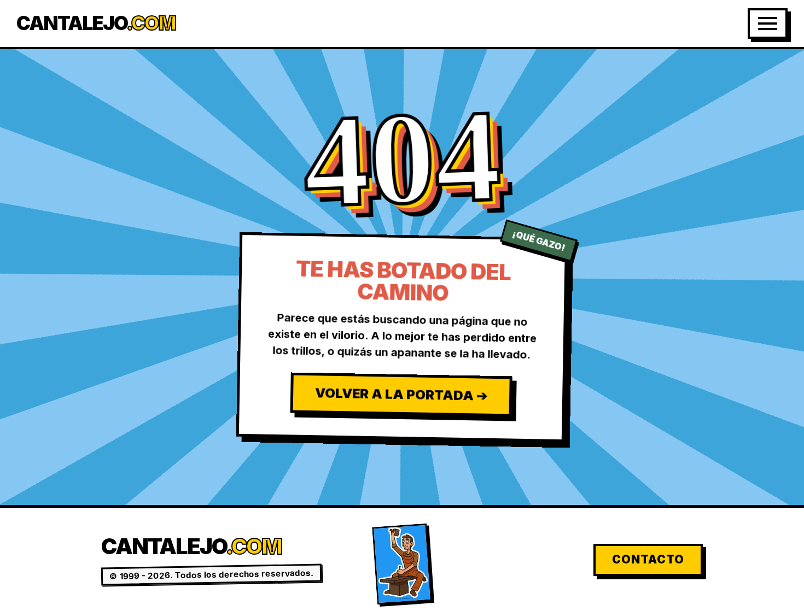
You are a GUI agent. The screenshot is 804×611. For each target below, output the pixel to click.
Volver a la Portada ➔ (400, 394)
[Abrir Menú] (768, 23)
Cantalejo (96, 23)
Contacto (648, 559)
